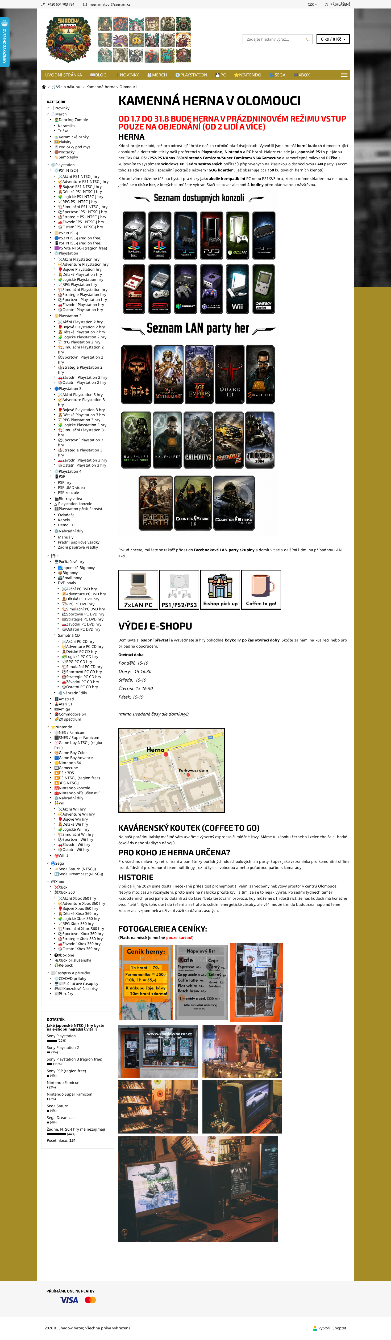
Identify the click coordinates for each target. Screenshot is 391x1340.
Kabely (64, 519)
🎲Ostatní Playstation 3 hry (82, 465)
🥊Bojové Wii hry (73, 819)
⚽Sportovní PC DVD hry (83, 614)
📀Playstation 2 (67, 315)
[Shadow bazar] (118, 39)
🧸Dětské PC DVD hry (80, 598)
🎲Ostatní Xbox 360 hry (78, 948)
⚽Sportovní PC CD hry (82, 671)
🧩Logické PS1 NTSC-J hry (80, 196)
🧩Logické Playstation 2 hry (82, 336)
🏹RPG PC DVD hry (78, 603)
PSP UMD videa (71, 487)
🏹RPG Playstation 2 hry (79, 341)
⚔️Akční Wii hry (72, 809)
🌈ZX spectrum (67, 719)
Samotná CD (69, 635)
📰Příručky (63, 993)
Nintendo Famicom (64, 1082)
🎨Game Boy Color (70, 752)
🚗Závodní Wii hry (74, 844)
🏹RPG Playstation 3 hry (79, 419)
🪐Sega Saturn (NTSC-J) (75, 868)
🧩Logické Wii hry (73, 829)
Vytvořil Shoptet (332, 1327)
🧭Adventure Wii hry (76, 814)
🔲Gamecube (66, 767)
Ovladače (66, 514)
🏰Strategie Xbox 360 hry (80, 938)
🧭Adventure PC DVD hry (84, 593)
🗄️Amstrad (64, 698)
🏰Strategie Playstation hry (82, 294)
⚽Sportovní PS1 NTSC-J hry (82, 211)
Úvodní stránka (63, 75)
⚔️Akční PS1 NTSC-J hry (78, 176)
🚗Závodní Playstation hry (81, 304)
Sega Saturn (58, 1105)
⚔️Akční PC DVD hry (79, 588)
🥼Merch (157, 75)
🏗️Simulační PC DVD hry (83, 608)
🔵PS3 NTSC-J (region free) (77, 237)
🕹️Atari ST (63, 703)
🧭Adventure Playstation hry (83, 264)
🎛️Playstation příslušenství (78, 508)
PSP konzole (68, 492)
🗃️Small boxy (70, 577)
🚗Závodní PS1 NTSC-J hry (81, 221)
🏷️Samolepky (66, 157)
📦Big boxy (68, 572)
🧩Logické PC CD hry (80, 656)
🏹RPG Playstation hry (77, 284)
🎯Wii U (61, 855)
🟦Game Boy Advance (73, 757)
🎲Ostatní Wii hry (73, 849)
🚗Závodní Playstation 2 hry (82, 377)
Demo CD (66, 524)
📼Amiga (62, 709)
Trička (63, 130)
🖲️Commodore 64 (70, 714)
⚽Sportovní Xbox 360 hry (80, 933)
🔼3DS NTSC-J (66, 782)
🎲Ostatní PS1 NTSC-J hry (80, 226)
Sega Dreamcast (61, 1117)
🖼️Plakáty (62, 141)
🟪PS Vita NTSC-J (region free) (80, 248)
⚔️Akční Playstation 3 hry (80, 394)
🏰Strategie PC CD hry (81, 676)
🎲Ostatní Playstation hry (80, 309)
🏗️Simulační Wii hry (76, 834)
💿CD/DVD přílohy (70, 978)
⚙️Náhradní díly (68, 530)
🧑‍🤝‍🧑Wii (59, 802)
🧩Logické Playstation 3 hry (82, 424)
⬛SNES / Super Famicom (76, 737)
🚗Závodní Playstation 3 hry (82, 460)
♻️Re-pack (63, 965)
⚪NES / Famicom (69, 732)
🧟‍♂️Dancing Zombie (71, 119)
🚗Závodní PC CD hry (80, 681)
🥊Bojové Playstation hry (80, 269)
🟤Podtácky (64, 151)
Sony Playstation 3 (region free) (74, 1059)
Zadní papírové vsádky (78, 547)
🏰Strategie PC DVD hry (82, 619)
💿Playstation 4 (67, 471)
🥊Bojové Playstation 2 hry (81, 326)
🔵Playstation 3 (67, 388)
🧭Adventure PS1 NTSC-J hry (83, 181)
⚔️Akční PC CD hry (78, 641)
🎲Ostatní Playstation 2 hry (82, 382)
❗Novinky (127, 75)
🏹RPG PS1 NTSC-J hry (77, 201)
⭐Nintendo (247, 75)
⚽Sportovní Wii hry (75, 839)
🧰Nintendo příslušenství (76, 792)
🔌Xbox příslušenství (72, 960)
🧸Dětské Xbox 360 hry (78, 913)
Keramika (66, 125)
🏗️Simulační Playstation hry (82, 289)
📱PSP (59, 476)
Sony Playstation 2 (63, 1047)
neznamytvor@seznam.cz (110, 4)
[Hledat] (308, 39)
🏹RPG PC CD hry (77, 661)
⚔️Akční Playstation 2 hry (80, 321)
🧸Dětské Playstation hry (80, 274)
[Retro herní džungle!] (44, 86)
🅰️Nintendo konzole (72, 787)
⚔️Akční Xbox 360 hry (77, 898)
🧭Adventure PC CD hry (82, 646)
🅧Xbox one (64, 955)
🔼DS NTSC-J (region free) (77, 777)
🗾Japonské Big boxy (76, 567)
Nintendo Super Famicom (69, 1094)
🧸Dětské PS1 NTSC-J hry (80, 191)
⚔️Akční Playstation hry (78, 259)
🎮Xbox (301, 75)
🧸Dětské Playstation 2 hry (81, 331)
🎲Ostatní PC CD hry (80, 686)
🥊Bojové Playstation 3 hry (81, 409)
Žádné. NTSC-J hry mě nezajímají (76, 1129)
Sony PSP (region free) (66, 1070)
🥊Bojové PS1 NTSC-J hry (80, 186)
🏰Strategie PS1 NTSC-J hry (82, 216)
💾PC (220, 75)
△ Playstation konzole (73, 503)
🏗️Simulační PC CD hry (82, 666)
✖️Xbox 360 (64, 892)
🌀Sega (277, 75)
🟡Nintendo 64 (67, 762)
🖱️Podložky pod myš (72, 146)
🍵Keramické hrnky (71, 136)
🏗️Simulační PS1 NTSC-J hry (82, 206)
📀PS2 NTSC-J (66, 232)
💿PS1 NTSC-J (66, 170)
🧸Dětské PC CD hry (79, 651)
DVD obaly (67, 582)
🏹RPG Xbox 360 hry (76, 923)
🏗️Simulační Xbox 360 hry (81, 928)
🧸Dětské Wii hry (73, 824)
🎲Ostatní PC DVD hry (81, 629)
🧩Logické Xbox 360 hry (79, 918)
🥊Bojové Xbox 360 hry (78, 908)
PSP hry (64, 482)
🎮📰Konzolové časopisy (76, 988)
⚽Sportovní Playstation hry (82, 299)
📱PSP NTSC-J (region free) (77, 242)
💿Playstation (191, 75)
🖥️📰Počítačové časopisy (76, 983)
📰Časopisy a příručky (70, 972)
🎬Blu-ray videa (68, 498)
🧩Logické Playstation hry (80, 279)
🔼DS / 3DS (64, 772)
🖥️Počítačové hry (69, 561)
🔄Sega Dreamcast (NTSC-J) (78, 873)
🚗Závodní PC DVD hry (81, 624)
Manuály (65, 537)
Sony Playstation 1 (63, 1035)
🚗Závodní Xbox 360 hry (79, 943)
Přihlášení (340, 4)
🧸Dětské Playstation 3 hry (81, 414)
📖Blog (98, 75)
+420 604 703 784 (61, 4)
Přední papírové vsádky (78, 542)
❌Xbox (60, 887)
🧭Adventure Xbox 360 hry (81, 903)
